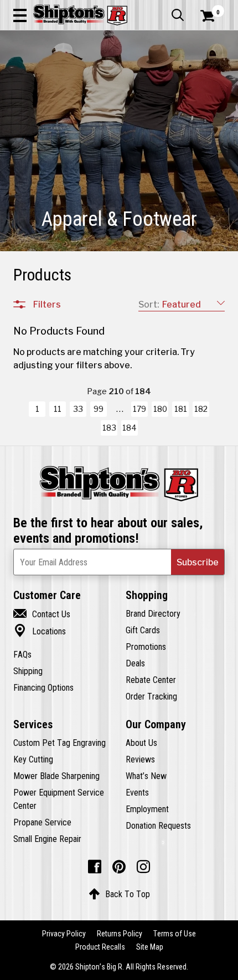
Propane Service (42, 822)
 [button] (178, 15)
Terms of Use (174, 934)
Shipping (28, 670)
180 (160, 409)
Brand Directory (153, 613)
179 (139, 409)
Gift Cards (143, 629)
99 (99, 409)
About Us (141, 742)
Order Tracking (151, 696)
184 (129, 428)
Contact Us (41, 613)
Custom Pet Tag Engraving (59, 742)
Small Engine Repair (47, 838)
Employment (147, 808)
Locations (39, 631)
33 (78, 409)
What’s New (146, 775)
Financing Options (43, 687)
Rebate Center (151, 679)
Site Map (149, 947)
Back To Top (119, 893)
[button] (20, 15)
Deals (135, 663)
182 (201, 409)
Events (137, 792)
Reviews (140, 759)
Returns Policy (119, 934)
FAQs (22, 654)
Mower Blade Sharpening (56, 775)
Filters (47, 304)
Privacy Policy (64, 934)
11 (57, 409)
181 (180, 409)
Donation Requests (158, 825)
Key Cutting (33, 759)
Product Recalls (100, 947)
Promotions (146, 646)
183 (109, 428)
